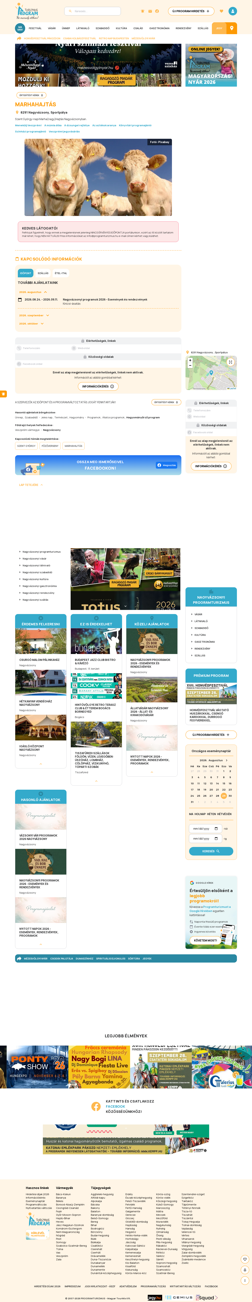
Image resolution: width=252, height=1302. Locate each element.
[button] (211, 373)
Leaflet (232, 388)
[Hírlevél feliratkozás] (143, 11)
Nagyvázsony (38, 112)
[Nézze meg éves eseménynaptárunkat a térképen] (231, 28)
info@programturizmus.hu (102, 236)
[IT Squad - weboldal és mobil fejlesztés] (207, 1298)
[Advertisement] (98, 519)
